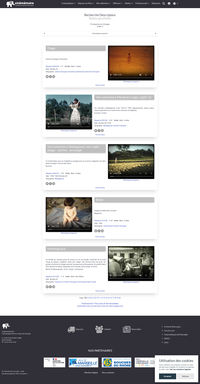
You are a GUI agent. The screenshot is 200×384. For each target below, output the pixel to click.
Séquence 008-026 (101, 120)
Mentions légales (91, 372)
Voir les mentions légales (180, 369)
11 (100, 298)
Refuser (185, 376)
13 (104, 298)
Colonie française (61, 72)
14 (106, 298)
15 (109, 298)
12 (102, 298)
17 (113, 298)
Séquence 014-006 (101, 221)
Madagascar (107, 126)
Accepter (167, 376)
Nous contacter (108, 372)
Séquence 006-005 (52, 66)
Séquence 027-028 (52, 276)
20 (120, 298)
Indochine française (92, 72)
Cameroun (58, 282)
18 (115, 298)
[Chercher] (164, 3)
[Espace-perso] (169, 3)
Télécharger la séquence (131, 81)
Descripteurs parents (100, 33)
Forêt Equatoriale (83, 282)
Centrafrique (108, 226)
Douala (93, 282)
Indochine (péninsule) (76, 72)
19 (117, 298)
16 (111, 298)
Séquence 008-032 (52, 173)
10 (98, 298)
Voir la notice (100, 85)
